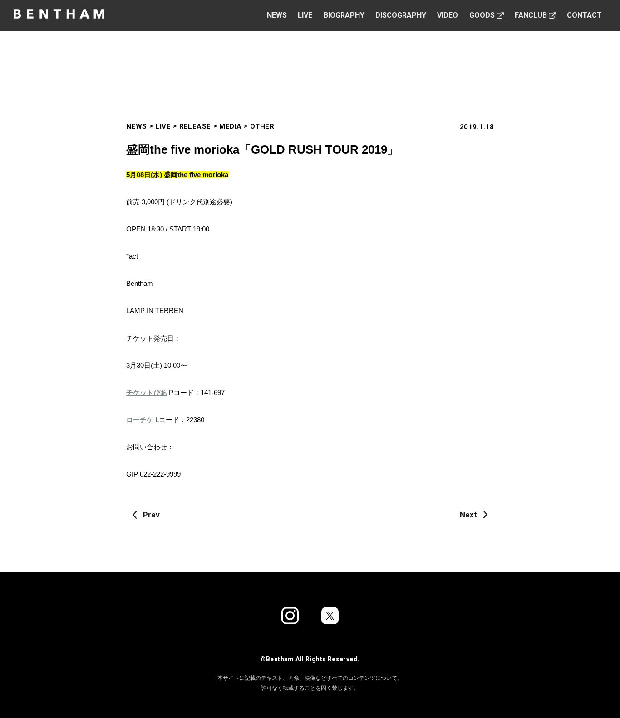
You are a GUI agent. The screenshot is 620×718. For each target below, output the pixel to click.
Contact (584, 15)
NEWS (136, 126)
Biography (344, 15)
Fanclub (531, 15)
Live (305, 15)
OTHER (262, 126)
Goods (482, 15)
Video (447, 15)
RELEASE (195, 126)
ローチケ (139, 420)
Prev (151, 514)
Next (468, 514)
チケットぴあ (146, 392)
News (277, 15)
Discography (400, 15)
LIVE (163, 126)
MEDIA (230, 126)
